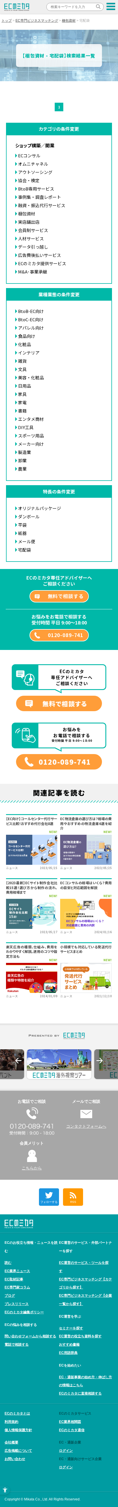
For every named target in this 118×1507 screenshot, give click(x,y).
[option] (59, 1064)
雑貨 (22, 361)
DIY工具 (26, 427)
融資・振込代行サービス (41, 205)
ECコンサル (29, 155)
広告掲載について (18, 1451)
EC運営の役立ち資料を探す (80, 1336)
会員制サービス (33, 230)
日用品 (24, 386)
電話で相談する (17, 1345)
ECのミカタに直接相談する (80, 1393)
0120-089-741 (65, 635)
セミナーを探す (71, 1328)
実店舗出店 (29, 222)
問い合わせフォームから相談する (30, 1336)
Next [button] (99, 1061)
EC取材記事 (14, 1279)
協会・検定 (29, 180)
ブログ (10, 1296)
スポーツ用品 (31, 436)
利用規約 (11, 1422)
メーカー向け (31, 444)
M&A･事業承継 (32, 272)
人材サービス (31, 238)
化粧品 (24, 344)
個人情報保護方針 (18, 1430)
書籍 (22, 411)
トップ (6, 20)
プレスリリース (17, 1304)
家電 (22, 402)
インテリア (29, 353)
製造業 (24, 452)
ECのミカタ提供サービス (42, 263)
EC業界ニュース (17, 1271)
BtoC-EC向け (31, 319)
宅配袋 (24, 550)
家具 (22, 394)
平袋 (22, 525)
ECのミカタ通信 (71, 1430)
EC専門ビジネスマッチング (36, 20)
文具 (22, 369)
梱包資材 (69, 20)
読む (8, 1263)
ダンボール (29, 516)
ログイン (66, 1451)
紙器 (22, 533)
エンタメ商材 (31, 419)
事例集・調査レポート (39, 197)
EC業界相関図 (70, 1422)
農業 (22, 469)
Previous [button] (18, 1061)
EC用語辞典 (68, 1353)
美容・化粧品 (31, 377)
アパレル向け (31, 328)
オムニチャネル (33, 164)
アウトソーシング (35, 172)
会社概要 (11, 1442)
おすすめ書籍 (69, 1345)
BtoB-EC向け (31, 311)
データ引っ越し (33, 247)
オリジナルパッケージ (39, 508)
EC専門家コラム (17, 1287)
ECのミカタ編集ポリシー (24, 1312)
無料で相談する (66, 596)
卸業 (22, 460)
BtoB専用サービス (36, 189)
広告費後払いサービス (39, 255)
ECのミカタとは (17, 1413)
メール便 (26, 541)
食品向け (26, 336)
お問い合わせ (15, 1459)
